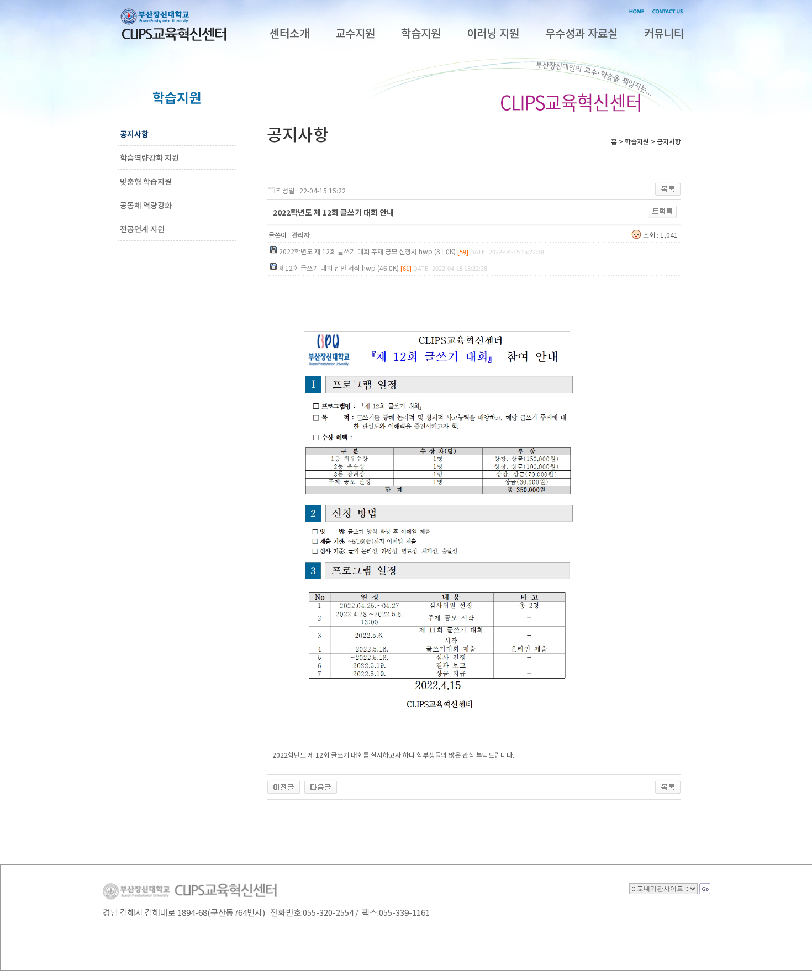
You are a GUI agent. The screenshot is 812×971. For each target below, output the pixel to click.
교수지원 (355, 33)
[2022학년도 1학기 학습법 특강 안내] (283, 785)
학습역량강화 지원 (149, 157)
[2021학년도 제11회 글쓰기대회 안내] (321, 785)
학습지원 (421, 33)
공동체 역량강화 (146, 205)
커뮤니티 (664, 33)
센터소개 (289, 33)
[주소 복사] (662, 210)
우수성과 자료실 (581, 33)
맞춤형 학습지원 (146, 181)
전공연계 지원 (142, 228)
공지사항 (134, 133)
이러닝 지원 (493, 33)
